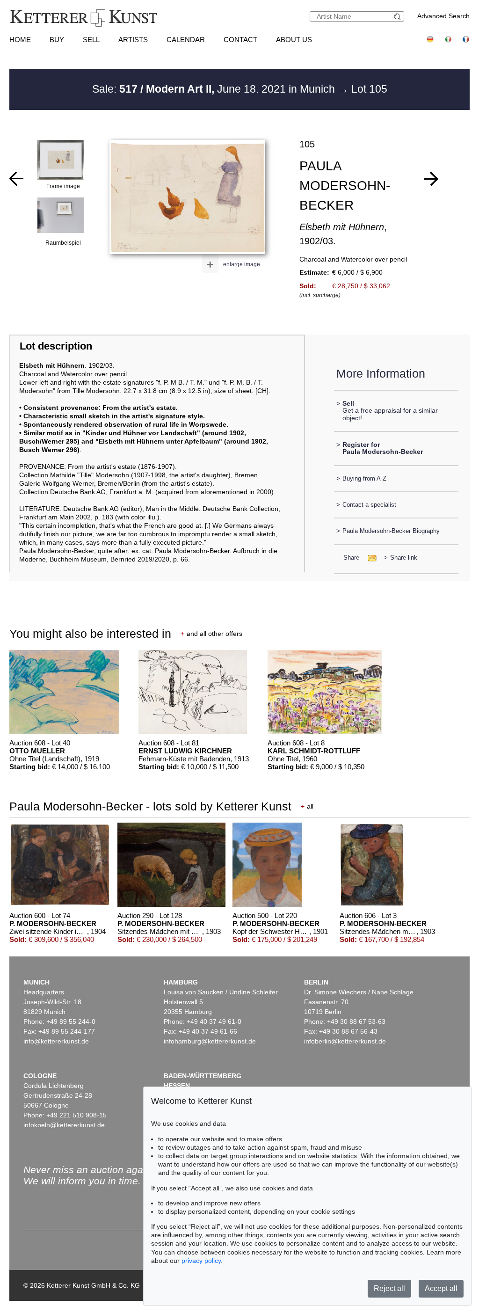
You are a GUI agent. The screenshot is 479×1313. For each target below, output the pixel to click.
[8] (431, 179)
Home (20, 40)
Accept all (441, 1288)
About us (294, 40)
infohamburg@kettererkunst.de (210, 1041)
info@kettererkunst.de (56, 1041)
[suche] (398, 16)
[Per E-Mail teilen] (369, 557)
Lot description (56, 346)
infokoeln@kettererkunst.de (64, 1125)
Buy (57, 40)
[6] (16, 179)
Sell (91, 40)
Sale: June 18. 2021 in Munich (215, 89)
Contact (240, 40)
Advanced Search (443, 16)
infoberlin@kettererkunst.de (345, 1041)
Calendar (186, 40)
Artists (133, 40)
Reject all (389, 1288)
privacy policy (201, 1260)
